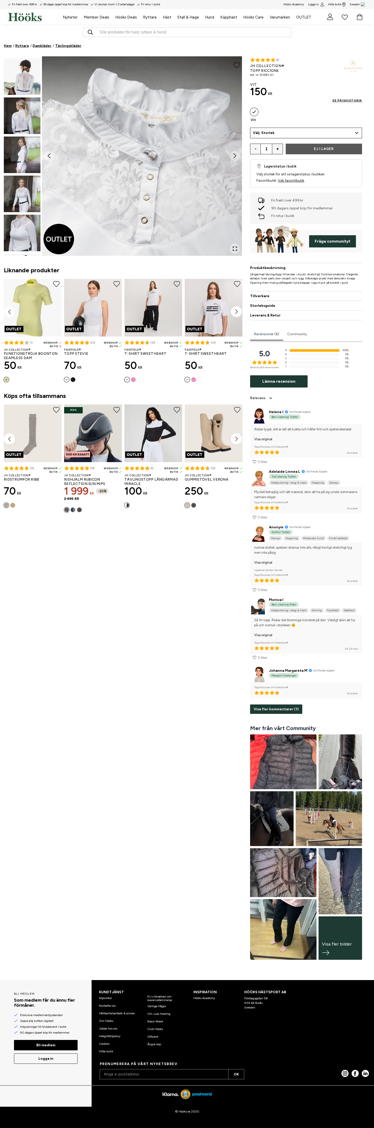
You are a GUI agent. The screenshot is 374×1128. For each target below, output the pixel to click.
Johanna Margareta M (288, 670)
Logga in (313, 4)
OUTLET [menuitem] (303, 17)
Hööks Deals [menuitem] (126, 17)
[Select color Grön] (193, 505)
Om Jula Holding (158, 1014)
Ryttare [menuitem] (150, 17)
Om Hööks (106, 1021)
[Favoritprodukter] (344, 17)
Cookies (104, 1044)
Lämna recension (278, 381)
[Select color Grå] (6, 505)
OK (236, 1074)
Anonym (276, 527)
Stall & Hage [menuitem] (188, 17)
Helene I (276, 412)
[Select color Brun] (79, 509)
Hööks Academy (204, 998)
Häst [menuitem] (167, 17)
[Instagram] (345, 1073)
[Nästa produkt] (236, 311)
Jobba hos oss (108, 1028)
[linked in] (365, 1073)
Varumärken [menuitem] (280, 17)
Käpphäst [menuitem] (228, 17)
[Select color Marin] (73, 509)
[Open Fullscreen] (235, 249)
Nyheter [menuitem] (70, 17)
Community (297, 334)
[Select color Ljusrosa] (133, 379)
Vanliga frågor (156, 1006)
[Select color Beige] (12, 505)
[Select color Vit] (66, 379)
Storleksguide (262, 306)
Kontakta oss (107, 1005)
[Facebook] (355, 1073)
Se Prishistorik (347, 100)
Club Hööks (155, 1029)
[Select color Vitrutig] (139, 379)
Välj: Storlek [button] (264, 133)
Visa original (263, 439)
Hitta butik (334, 4)
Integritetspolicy (109, 1036)
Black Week (155, 1021)
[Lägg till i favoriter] (237, 65)
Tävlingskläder (68, 46)
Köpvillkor (105, 998)
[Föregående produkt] (9, 311)
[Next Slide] (235, 156)
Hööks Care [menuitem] (253, 17)
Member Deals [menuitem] (96, 17)
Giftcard (152, 1036)
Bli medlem (45, 1045)
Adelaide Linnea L (284, 471)
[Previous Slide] (49, 156)
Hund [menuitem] (209, 17)
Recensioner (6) (266, 334)
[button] (22, 76)
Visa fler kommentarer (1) (276, 709)
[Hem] (34, 17)
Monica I (276, 600)
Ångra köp (154, 1044)
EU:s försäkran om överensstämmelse (159, 998)
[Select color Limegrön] (6, 379)
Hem (8, 46)
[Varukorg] (359, 17)
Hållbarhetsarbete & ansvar (117, 1013)
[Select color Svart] (73, 379)
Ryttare (22, 46)
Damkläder (42, 46)
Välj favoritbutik (291, 180)
